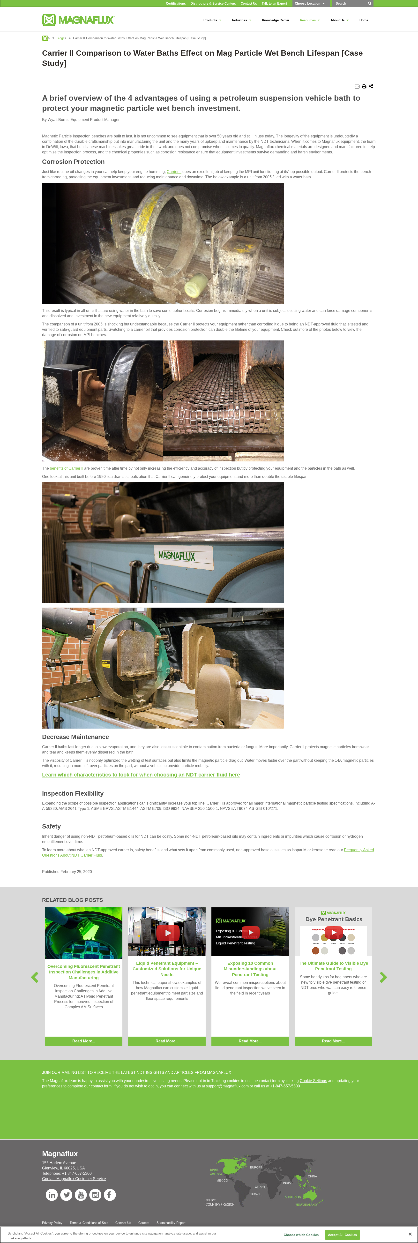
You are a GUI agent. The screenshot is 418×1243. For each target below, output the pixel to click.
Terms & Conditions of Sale (89, 1223)
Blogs (61, 38)
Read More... (83, 1041)
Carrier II (174, 172)
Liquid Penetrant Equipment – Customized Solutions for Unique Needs (167, 969)
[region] (209, 1234)
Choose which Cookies (301, 1235)
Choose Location (307, 3)
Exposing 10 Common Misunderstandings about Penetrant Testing (250, 969)
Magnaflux (45, 38)
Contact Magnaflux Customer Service (74, 1179)
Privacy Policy (52, 1223)
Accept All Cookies (342, 1235)
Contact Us (123, 1223)
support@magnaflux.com (227, 1086)
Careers (143, 1223)
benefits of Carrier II (66, 468)
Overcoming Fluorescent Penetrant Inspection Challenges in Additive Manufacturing (83, 972)
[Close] (410, 1234)
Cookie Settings (313, 1081)
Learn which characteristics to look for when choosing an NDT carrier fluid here (141, 775)
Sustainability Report (171, 1223)
